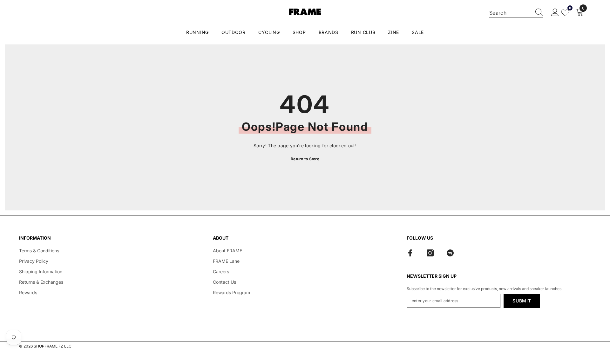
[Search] (516, 13)
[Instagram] (430, 253)
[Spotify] (450, 253)
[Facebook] (410, 253)
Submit (521, 300)
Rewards (28, 292)
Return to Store (305, 158)
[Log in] (555, 13)
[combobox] (510, 12)
